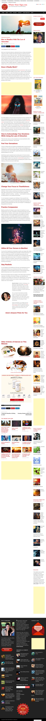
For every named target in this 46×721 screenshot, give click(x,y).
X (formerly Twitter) (20, 694)
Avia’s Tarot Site (26, 12)
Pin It (13, 46)
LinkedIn (18, 699)
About (7, 12)
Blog (11, 12)
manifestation (15, 405)
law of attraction (22, 70)
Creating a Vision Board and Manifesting (16, 372)
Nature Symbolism (23, 0)
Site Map (15, 12)
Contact (20, 12)
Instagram (18, 698)
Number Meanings (4, 2)
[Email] (44, 4)
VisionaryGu (5, 43)
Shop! (32, 12)
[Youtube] (38, 4)
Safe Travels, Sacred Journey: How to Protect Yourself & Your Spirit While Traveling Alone (5, 429)
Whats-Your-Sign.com (17, 5)
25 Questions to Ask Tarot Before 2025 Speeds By (26, 455)
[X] (39, 4)
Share (4, 46)
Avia (15, 49)
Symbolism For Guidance (12, 2)
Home (3, 12)
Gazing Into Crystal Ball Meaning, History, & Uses (26, 428)
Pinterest (18, 697)
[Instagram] (41, 4)
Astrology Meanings (10, 0)
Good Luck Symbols (30, 0)
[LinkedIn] (43, 4)
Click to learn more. (37, 43)
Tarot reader (26, 284)
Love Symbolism (36, 0)
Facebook (18, 693)
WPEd (19, 405)
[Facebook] (36, 4)
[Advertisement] (16, 88)
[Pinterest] (40, 4)
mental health (21, 158)
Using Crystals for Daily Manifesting (24, 356)
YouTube (18, 695)
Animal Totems (4, 0)
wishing (21, 125)
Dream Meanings (17, 0)
